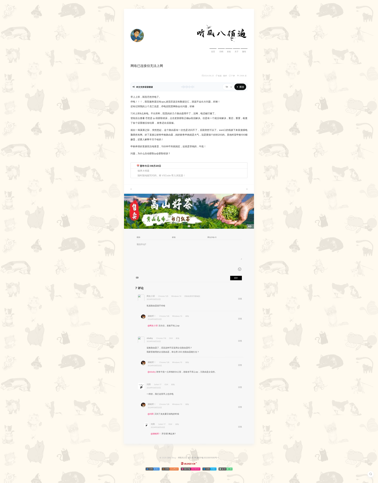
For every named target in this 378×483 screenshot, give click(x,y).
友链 (229, 52)
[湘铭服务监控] (226, 470)
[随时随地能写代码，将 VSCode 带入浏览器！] (156, 189)
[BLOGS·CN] (189, 464)
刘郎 (149, 384)
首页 (213, 52)
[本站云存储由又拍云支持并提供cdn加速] (209, 470)
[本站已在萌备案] (190, 470)
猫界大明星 (143, 170)
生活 (219, 76)
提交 (236, 278)
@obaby (152, 371)
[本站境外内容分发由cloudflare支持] (170, 470)
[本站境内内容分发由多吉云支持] (153, 470)
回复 (240, 299)
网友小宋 (151, 296)
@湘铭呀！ (156, 433)
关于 (236, 52)
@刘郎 (151, 414)
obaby (150, 338)
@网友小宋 (153, 325)
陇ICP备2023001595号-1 (208, 458)
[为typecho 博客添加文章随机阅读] (221, 189)
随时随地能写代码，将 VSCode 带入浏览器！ (161, 175)
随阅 (244, 52)
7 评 (233, 76)
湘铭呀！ (152, 316)
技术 (225, 76)
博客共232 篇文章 (186, 458)
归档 (221, 52)
